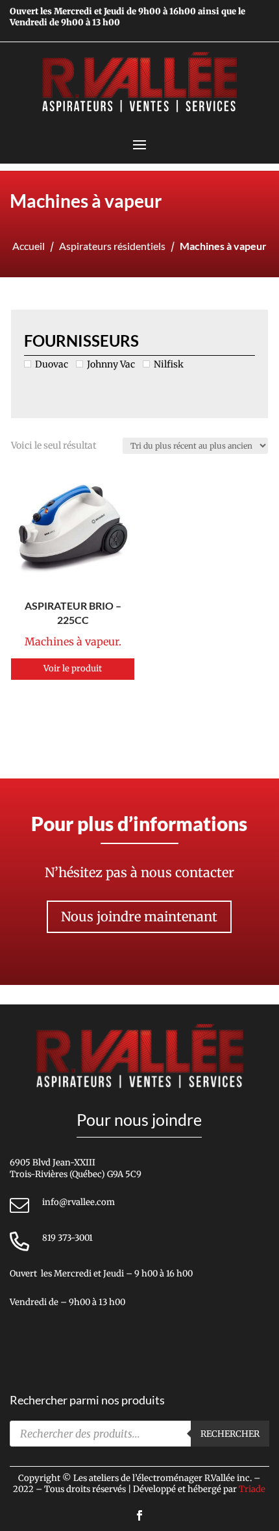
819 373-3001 (67, 1237)
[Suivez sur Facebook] (139, 1515)
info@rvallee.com (78, 1202)
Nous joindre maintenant (139, 916)
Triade (252, 1489)
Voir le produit (72, 668)
